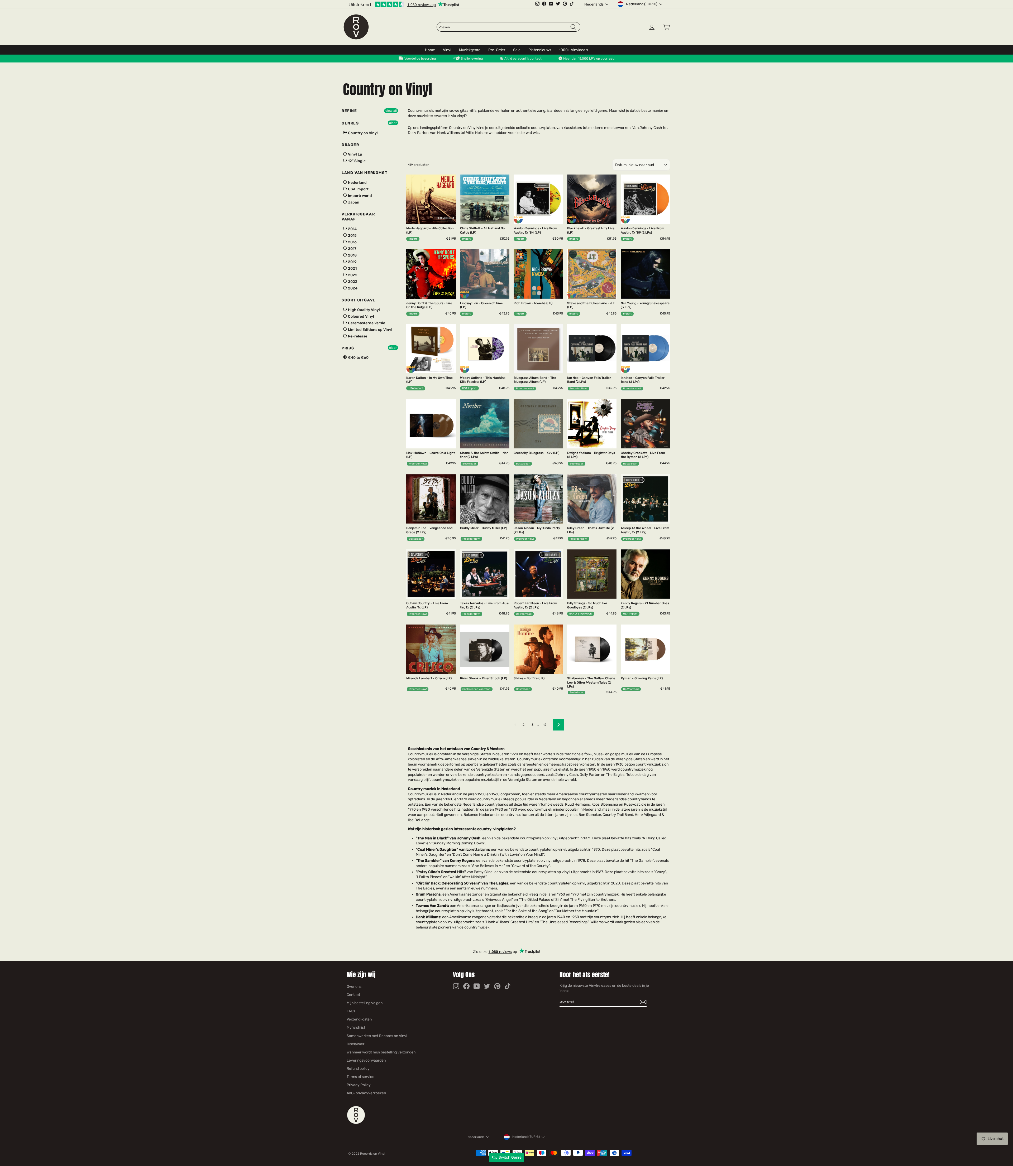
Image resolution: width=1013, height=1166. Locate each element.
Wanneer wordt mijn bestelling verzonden (381, 1052)
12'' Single (356, 161)
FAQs (351, 1011)
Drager (350, 145)
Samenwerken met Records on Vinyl (377, 1036)
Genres (350, 123)
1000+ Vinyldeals (573, 50)
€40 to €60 (358, 357)
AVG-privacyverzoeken (366, 1093)
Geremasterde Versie (366, 323)
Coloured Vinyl (360, 316)
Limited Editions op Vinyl (369, 329)
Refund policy (358, 1068)
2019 (352, 262)
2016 (352, 242)
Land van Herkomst (364, 173)
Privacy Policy (359, 1085)
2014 (352, 229)
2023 (352, 281)
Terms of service (360, 1077)
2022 (352, 275)
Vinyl (447, 50)
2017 (351, 248)
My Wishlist (356, 1027)
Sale (516, 50)
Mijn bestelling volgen (365, 1003)
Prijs (348, 348)
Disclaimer (355, 1044)
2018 (352, 255)
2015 (352, 235)
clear (393, 123)
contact (536, 58)
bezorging (428, 58)
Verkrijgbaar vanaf (358, 217)
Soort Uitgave (359, 300)
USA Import (358, 189)
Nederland (357, 182)
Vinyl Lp (354, 154)
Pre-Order (496, 50)
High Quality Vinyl (363, 310)
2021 (352, 268)
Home (430, 50)
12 (544, 725)
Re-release (357, 336)
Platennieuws (539, 50)
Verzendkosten (359, 1019)
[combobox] (504, 27)
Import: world (359, 195)
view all (391, 111)
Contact (353, 995)
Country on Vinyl (362, 133)
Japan (353, 202)
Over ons (354, 986)
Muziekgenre (469, 50)
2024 (352, 288)
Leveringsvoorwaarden (366, 1060)
